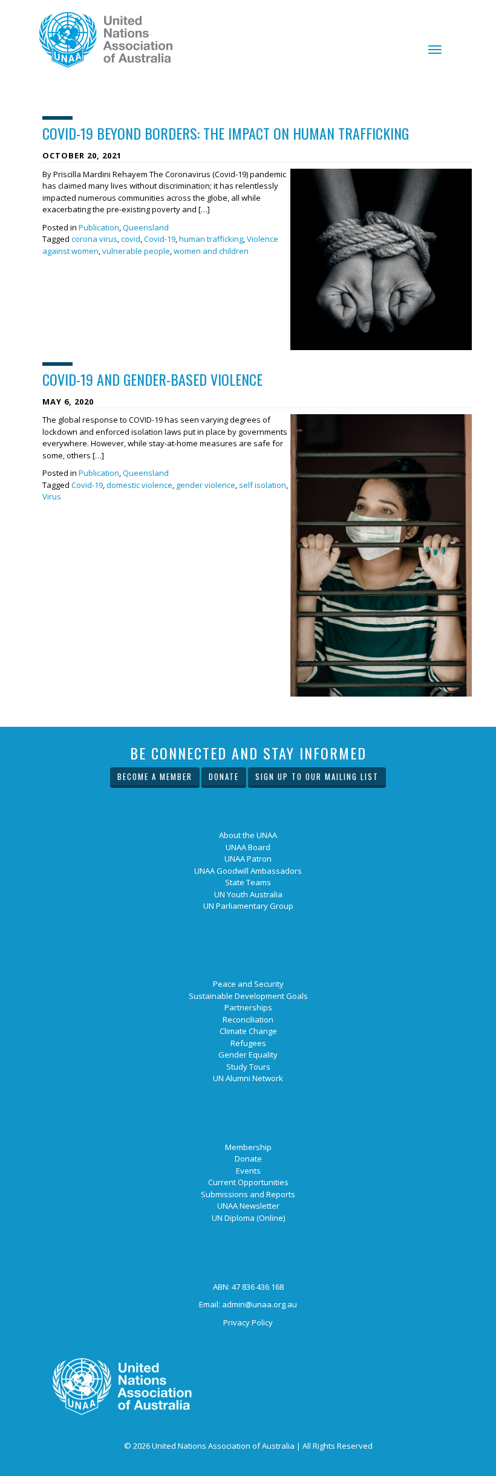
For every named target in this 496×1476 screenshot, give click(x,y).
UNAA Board (248, 847)
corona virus (94, 238)
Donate (224, 776)
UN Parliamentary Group (248, 905)
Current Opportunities (248, 1182)
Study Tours (248, 1066)
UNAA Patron (248, 858)
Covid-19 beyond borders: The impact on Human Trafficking (225, 133)
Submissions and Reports (248, 1194)
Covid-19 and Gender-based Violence (152, 379)
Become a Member (154, 776)
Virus (51, 496)
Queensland (146, 227)
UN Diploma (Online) (248, 1217)
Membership (248, 1147)
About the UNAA (248, 835)
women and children (211, 250)
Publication (99, 227)
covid (130, 238)
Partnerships (248, 1007)
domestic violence (139, 485)
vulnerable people (136, 250)
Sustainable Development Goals (248, 995)
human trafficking (211, 238)
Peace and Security (248, 983)
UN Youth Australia (248, 894)
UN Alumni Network (248, 1078)
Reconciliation (248, 1019)
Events (248, 1170)
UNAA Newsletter (248, 1205)
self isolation (262, 485)
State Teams (248, 882)
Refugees (248, 1043)
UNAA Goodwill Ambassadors (248, 870)
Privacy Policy (248, 1322)
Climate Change (248, 1031)
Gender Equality (248, 1054)
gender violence (205, 485)
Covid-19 (159, 238)
